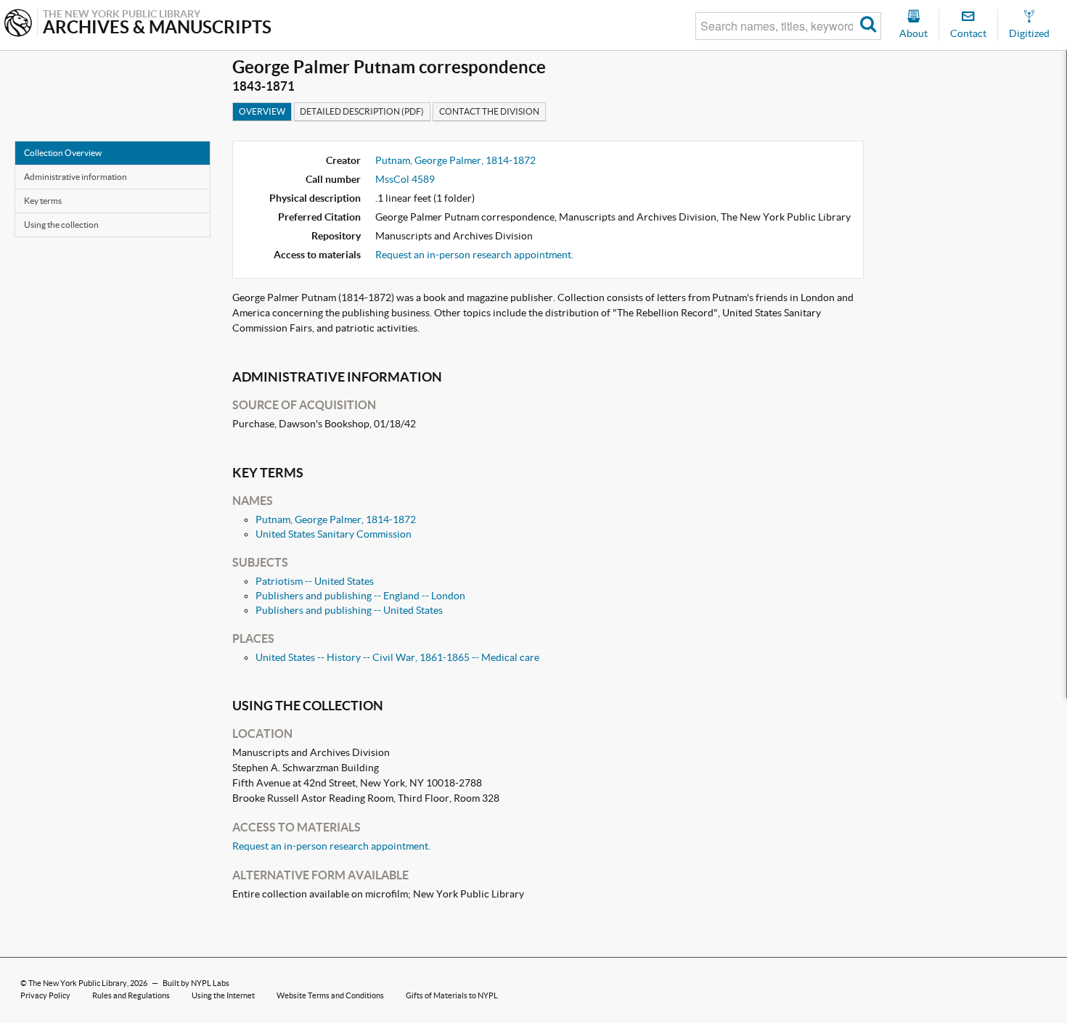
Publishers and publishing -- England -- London (360, 595)
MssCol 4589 (405, 179)
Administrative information (75, 176)
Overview (262, 111)
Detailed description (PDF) (362, 111)
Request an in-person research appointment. (474, 254)
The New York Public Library (77, 983)
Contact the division (489, 111)
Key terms (43, 200)
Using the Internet (223, 995)
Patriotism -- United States (314, 581)
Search (868, 26)
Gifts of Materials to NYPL (452, 995)
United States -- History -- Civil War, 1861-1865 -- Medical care (397, 657)
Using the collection (61, 224)
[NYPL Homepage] (18, 24)
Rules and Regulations (131, 995)
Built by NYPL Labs (196, 983)
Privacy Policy (45, 995)
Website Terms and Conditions (330, 995)
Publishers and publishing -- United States (349, 610)
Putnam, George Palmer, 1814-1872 (455, 160)
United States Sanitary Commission (333, 534)
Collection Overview (63, 152)
